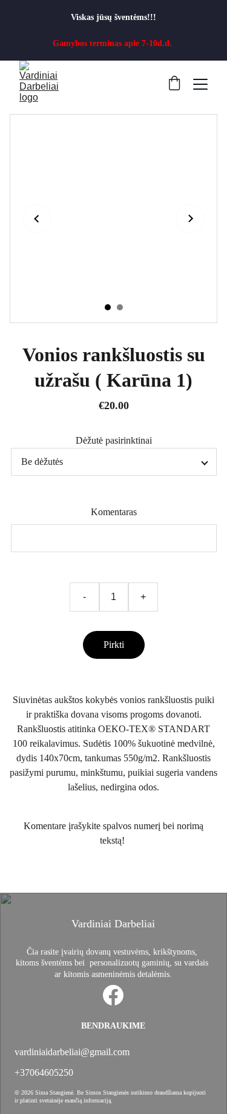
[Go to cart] (174, 84)
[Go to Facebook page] (113, 995)
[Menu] (200, 84)
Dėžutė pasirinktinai (114, 440)
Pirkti (114, 644)
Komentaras (114, 512)
